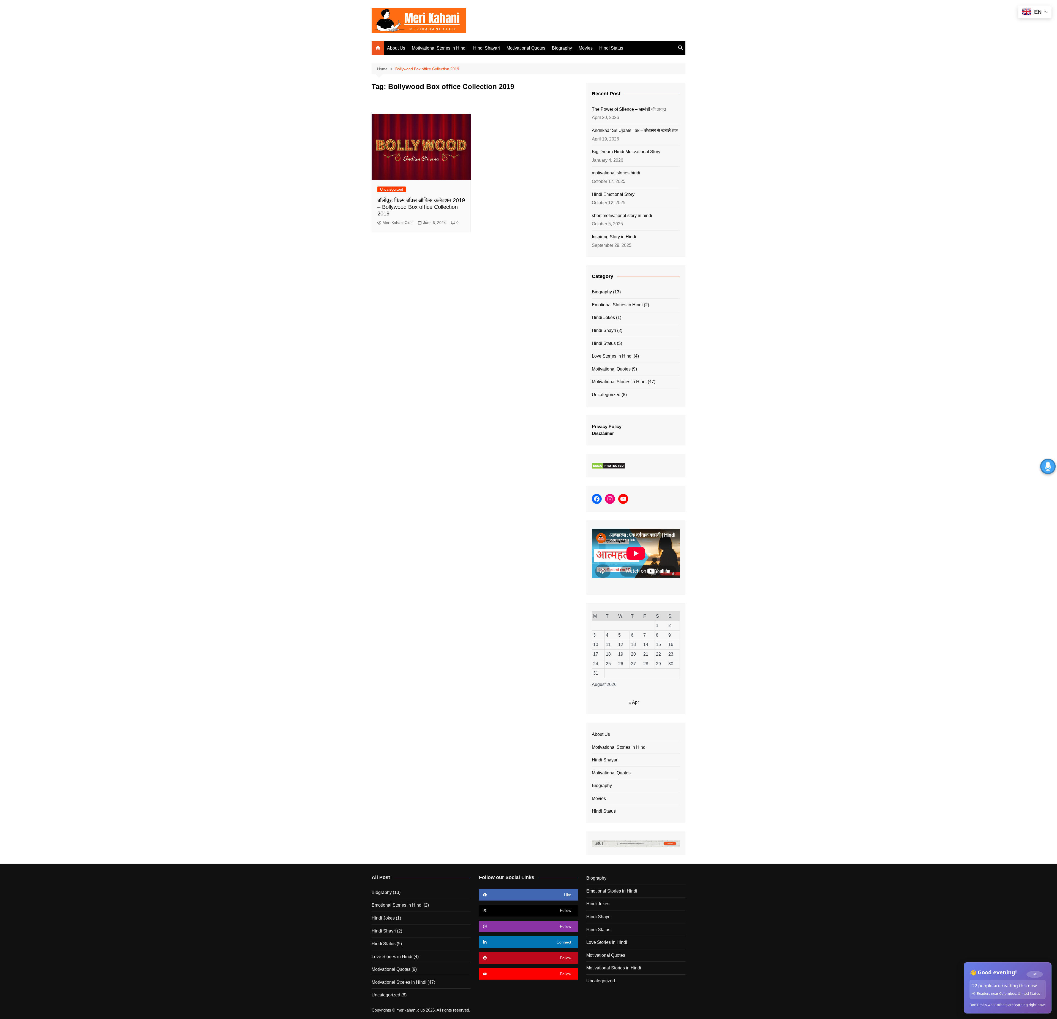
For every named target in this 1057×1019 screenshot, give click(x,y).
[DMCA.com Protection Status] (608, 465)
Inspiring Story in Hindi (614, 236)
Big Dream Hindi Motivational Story (626, 151)
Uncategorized (391, 189)
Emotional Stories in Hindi (617, 304)
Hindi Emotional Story (613, 194)
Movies (586, 48)
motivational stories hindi (616, 173)
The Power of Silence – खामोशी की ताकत (629, 109)
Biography (562, 48)
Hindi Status (611, 48)
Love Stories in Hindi (612, 356)
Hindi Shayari (486, 48)
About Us (396, 48)
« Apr (634, 702)
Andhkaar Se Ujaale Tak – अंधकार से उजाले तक (635, 130)
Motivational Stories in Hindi (439, 48)
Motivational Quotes (525, 48)
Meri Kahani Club (398, 222)
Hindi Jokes (603, 317)
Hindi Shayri (604, 330)
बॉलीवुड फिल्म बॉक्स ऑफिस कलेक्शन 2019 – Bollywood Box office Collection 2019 (421, 207)
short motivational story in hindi (622, 215)
